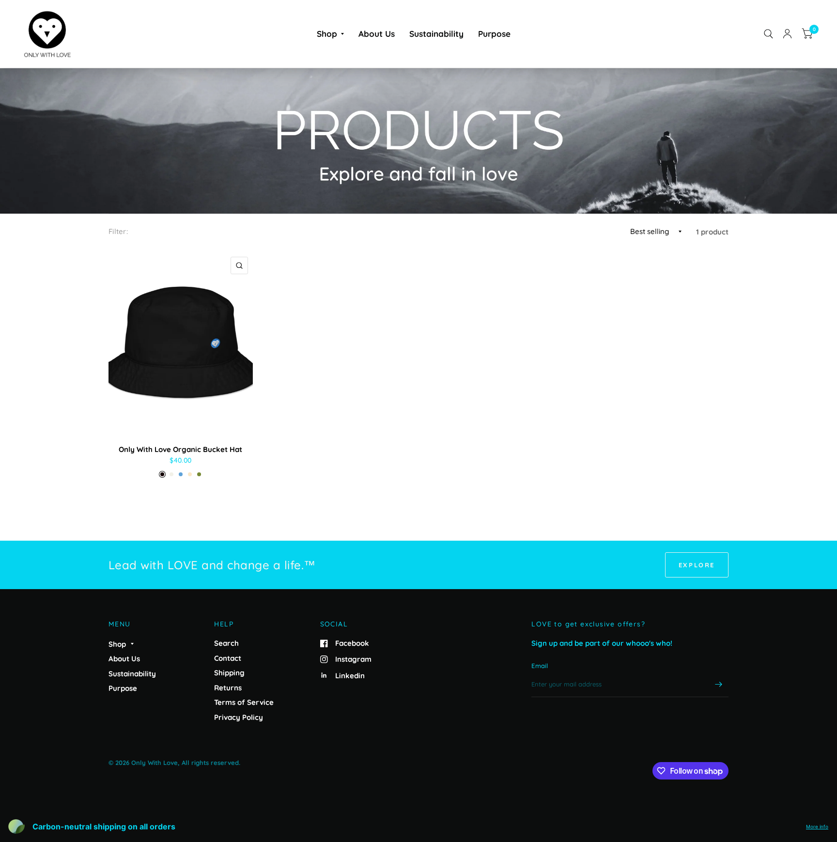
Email (539, 666)
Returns (228, 687)
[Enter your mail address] (718, 684)
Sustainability (436, 34)
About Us (376, 34)
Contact (227, 658)
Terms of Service (244, 702)
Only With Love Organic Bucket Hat (180, 449)
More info (817, 826)
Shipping (229, 672)
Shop (327, 34)
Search (226, 643)
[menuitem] (330, 34)
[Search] (768, 34)
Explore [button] (697, 565)
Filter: (118, 231)
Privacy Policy (238, 717)
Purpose (494, 34)
